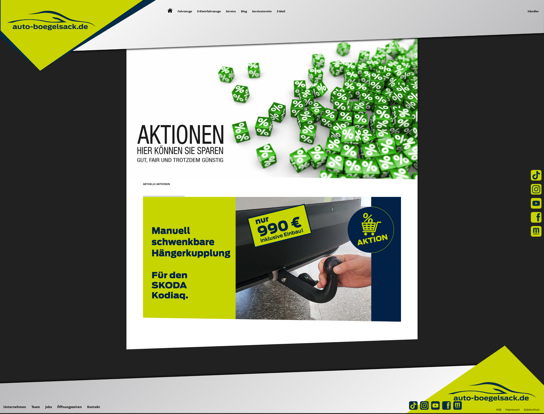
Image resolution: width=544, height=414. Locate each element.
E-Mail (281, 11)
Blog (244, 11)
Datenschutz (532, 409)
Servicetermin (262, 11)
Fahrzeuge (185, 11)
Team (35, 407)
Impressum (512, 409)
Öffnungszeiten (69, 407)
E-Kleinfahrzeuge (209, 11)
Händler (533, 11)
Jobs (48, 407)
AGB (498, 409)
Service (231, 11)
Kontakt (93, 407)
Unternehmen (14, 407)
